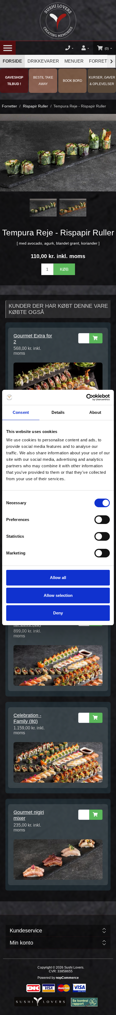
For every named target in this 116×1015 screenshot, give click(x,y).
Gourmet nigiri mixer (28, 815)
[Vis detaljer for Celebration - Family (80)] (58, 762)
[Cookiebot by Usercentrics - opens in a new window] (86, 397)
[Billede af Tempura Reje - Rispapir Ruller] (43, 207)
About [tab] (95, 412)
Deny (58, 613)
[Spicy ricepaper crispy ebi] (72, 207)
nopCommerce (67, 978)
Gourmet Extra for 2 (32, 338)
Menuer (74, 61)
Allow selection (58, 595)
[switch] (102, 519)
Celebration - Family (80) (27, 718)
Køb (64, 269)
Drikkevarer (43, 61)
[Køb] (96, 338)
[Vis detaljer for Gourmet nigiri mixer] (58, 859)
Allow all (58, 577)
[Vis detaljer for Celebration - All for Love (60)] (58, 665)
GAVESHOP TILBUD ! (14, 81)
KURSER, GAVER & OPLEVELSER (102, 81)
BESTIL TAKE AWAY (43, 81)
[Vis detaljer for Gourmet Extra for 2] (58, 382)
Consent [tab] (21, 412)
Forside (12, 61)
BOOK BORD (72, 81)
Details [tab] (58, 412)
